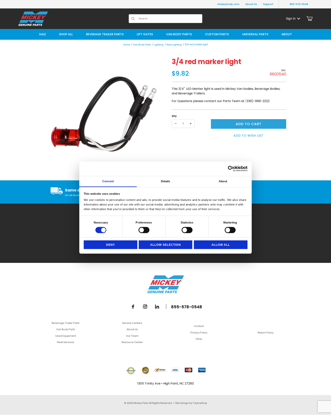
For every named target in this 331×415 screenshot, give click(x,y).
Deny (110, 244)
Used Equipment (65, 336)
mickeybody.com (228, 4)
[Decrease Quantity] (175, 123)
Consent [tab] (108, 181)
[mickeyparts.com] (33, 18)
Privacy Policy (198, 332)
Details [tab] (165, 181)
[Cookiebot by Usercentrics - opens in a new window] (230, 169)
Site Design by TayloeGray (191, 403)
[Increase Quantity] (190, 123)
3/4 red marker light (196, 44)
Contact (199, 326)
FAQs (199, 339)
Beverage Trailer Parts (65, 323)
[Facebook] (133, 307)
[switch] (143, 230)
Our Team (132, 336)
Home (126, 44)
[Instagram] (145, 307)
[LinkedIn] (157, 307)
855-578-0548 (299, 4)
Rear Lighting (174, 44)
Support (268, 4)
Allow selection (165, 244)
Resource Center (132, 342)
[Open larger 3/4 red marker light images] (104, 114)
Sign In (291, 18)
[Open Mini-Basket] (309, 19)
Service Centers (132, 323)
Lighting (158, 44)
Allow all (220, 244)
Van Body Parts (142, 44)
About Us (251, 4)
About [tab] (223, 181)
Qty (174, 116)
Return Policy (266, 332)
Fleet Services (65, 342)
